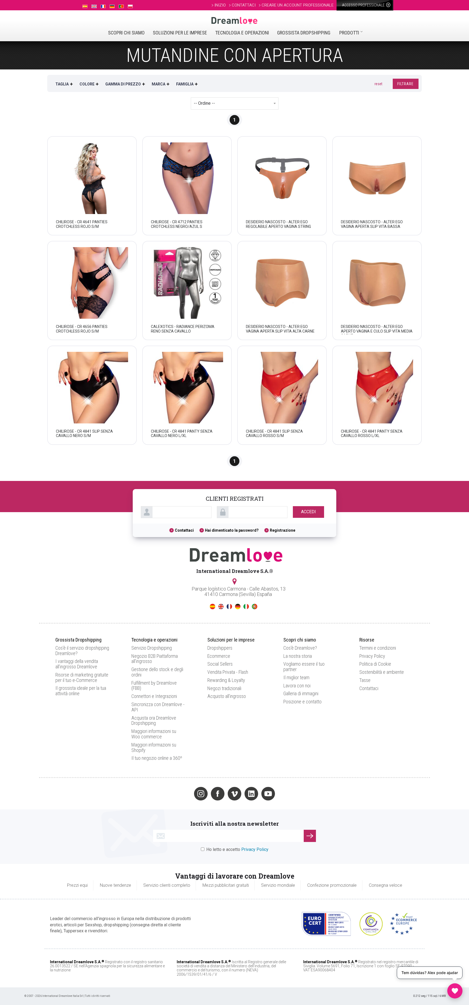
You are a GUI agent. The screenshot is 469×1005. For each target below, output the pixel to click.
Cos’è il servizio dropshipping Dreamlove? (82, 650)
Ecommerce (218, 656)
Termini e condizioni (377, 648)
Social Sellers (220, 664)
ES (212, 606)
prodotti (349, 33)
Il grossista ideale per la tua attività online (80, 690)
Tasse (364, 680)
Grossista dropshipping (303, 33)
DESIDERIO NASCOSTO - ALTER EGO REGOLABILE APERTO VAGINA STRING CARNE (278, 226)
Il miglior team (296, 677)
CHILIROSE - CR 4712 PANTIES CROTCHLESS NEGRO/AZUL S (176, 224)
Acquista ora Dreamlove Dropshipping (153, 720)
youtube (268, 793)
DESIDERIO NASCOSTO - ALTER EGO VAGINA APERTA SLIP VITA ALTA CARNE (280, 328)
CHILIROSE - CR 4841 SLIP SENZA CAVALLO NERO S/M (84, 433)
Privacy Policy (372, 656)
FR (229, 606)
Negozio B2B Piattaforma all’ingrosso (154, 658)
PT (254, 606)
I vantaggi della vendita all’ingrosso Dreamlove (76, 663)
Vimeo (234, 793)
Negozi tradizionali (224, 688)
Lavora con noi (296, 685)
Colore (87, 84)
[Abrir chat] (454, 990)
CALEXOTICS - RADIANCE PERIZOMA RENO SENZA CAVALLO (182, 328)
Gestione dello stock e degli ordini (157, 672)
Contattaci (184, 530)
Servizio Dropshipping (151, 648)
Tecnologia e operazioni (242, 33)
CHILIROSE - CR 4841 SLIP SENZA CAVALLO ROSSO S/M (274, 433)
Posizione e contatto (302, 701)
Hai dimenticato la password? (232, 530)
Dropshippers (219, 648)
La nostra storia (297, 656)
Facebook (217, 793)
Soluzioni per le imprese (180, 33)
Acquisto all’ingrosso (226, 696)
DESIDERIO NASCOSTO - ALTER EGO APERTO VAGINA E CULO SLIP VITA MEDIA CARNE (377, 331)
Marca (158, 84)
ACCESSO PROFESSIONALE (363, 5)
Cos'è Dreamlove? (300, 648)
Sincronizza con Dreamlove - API (158, 707)
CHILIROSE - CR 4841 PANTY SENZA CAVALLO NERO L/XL (182, 433)
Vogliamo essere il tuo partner (304, 666)
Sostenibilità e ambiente (381, 672)
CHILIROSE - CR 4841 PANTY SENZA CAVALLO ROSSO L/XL (372, 433)
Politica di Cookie (375, 664)
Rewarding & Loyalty (226, 680)
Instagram (201, 793)
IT (246, 606)
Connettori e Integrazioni (154, 696)
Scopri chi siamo (126, 33)
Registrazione (282, 530)
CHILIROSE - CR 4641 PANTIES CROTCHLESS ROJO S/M (81, 224)
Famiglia (185, 84)
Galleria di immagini (300, 693)
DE (237, 606)
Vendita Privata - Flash (227, 672)
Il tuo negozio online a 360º (156, 758)
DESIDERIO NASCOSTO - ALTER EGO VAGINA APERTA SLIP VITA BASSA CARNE (372, 226)
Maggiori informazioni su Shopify (153, 747)
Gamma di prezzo (123, 84)
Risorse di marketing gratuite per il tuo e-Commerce (81, 677)
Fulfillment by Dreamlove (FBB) (154, 685)
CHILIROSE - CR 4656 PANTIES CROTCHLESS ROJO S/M (81, 328)
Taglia (62, 84)
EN (221, 606)
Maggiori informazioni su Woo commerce (153, 733)
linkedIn (251, 793)
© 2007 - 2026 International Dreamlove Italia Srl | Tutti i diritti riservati (67, 995)
